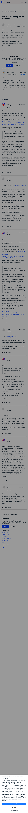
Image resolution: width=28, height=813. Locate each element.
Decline (14, 807)
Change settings (14, 810)
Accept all (14, 804)
